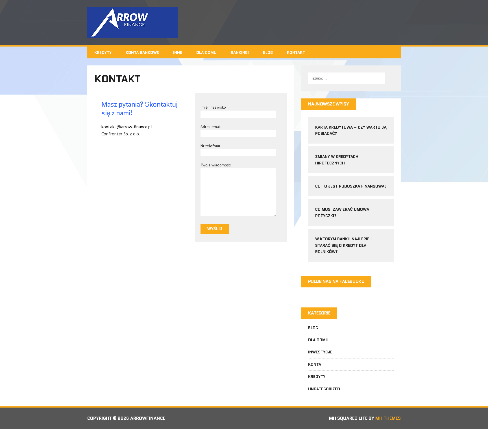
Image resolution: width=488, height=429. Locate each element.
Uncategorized (324, 389)
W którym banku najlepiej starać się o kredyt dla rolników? (343, 245)
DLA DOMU (206, 52)
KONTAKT (296, 52)
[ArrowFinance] (244, 22)
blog (313, 328)
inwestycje (320, 352)
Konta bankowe (142, 52)
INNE (177, 52)
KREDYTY (103, 52)
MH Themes (388, 418)
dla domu (318, 340)
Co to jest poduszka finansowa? (351, 186)
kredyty (316, 376)
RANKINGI (240, 52)
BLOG (268, 52)
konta (314, 364)
